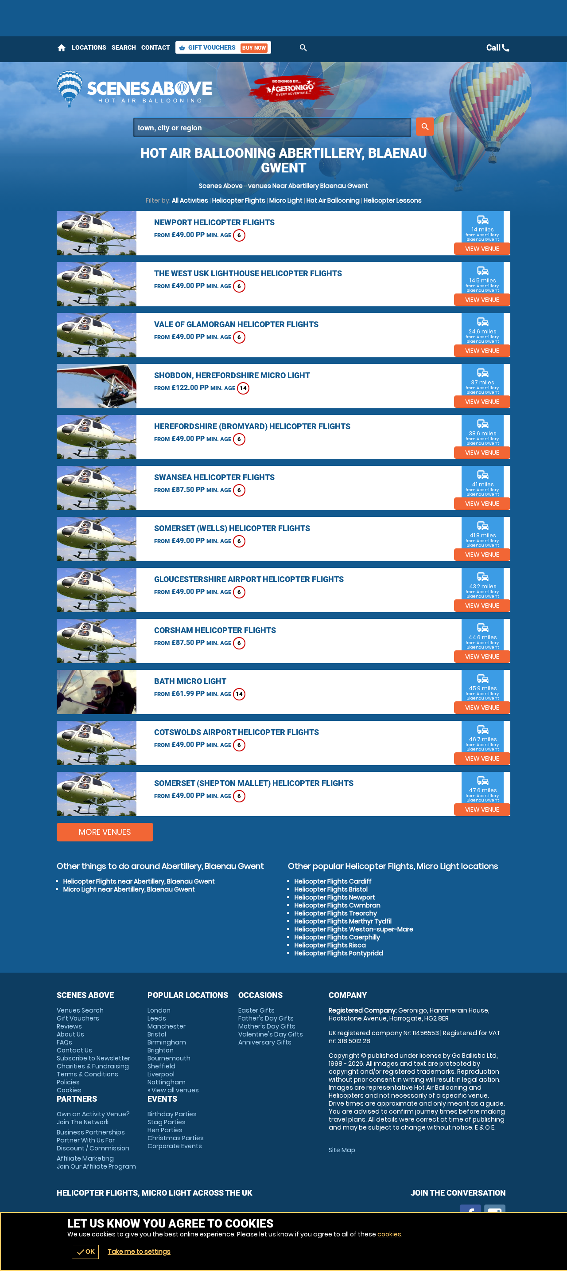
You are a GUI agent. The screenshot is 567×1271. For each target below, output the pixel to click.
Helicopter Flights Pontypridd (339, 953)
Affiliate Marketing (96, 1162)
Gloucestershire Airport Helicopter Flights (249, 579)
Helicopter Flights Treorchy (336, 913)
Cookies (69, 1090)
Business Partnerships (93, 1140)
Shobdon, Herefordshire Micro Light (232, 375)
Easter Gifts (256, 1010)
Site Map (342, 1150)
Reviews (69, 1026)
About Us (70, 1034)
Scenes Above (221, 185)
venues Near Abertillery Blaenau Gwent (308, 185)
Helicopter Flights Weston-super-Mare (354, 929)
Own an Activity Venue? (93, 1118)
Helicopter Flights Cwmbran (338, 905)
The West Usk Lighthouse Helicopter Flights (248, 273)
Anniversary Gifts (264, 1042)
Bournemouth (169, 1058)
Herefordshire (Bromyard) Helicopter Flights (252, 426)
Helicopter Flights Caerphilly (337, 937)
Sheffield (161, 1066)
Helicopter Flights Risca (330, 945)
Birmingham (167, 1042)
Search (124, 47)
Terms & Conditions (87, 1074)
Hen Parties (165, 1130)
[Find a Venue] (272, 127)
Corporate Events (175, 1146)
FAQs (64, 1042)
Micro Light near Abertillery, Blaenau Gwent (129, 889)
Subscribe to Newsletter (93, 1058)
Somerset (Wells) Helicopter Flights (232, 528)
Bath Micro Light (190, 681)
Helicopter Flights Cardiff (333, 881)
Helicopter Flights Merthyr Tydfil (343, 921)
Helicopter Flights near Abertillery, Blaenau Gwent (139, 881)
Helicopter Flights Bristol (331, 889)
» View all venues (173, 1090)
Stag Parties (167, 1122)
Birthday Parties (172, 1114)
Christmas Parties (176, 1138)
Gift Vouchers (222, 47)
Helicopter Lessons (393, 200)
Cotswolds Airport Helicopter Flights (236, 732)
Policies (68, 1082)
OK (85, 1252)
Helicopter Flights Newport (335, 897)
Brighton (161, 1050)
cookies (389, 1234)
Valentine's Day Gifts (270, 1034)
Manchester (167, 1026)
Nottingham (167, 1082)
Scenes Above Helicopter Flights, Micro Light (147, 88)
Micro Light (286, 200)
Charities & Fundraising (93, 1066)
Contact (155, 47)
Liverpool (161, 1074)
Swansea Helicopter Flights (214, 477)
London (159, 1010)
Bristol (157, 1034)
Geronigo (291, 88)
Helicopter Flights (238, 200)
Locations (89, 47)
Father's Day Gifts (266, 1018)
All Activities (190, 200)
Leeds (157, 1018)
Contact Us (74, 1050)
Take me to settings (139, 1251)
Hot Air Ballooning (333, 200)
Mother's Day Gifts (266, 1026)
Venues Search (80, 1010)
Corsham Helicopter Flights (215, 630)
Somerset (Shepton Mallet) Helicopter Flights (253, 783)
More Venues (105, 831)
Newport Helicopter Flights (214, 222)
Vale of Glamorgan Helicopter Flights (236, 324)
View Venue (482, 248)
